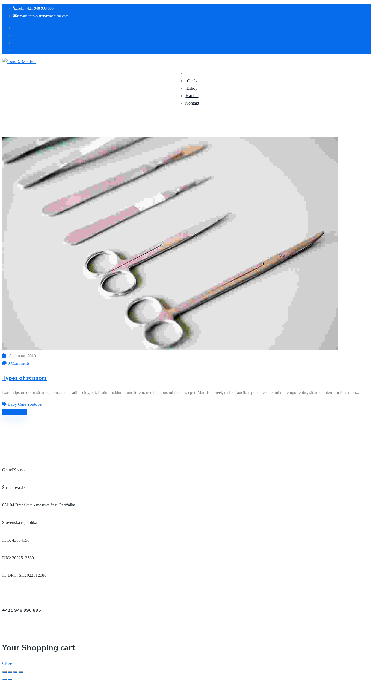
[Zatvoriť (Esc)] (4, 672)
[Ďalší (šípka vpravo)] (10, 679)
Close (7, 663)
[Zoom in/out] (21, 672)
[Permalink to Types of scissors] (170, 348)
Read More (13, 412)
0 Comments (18, 363)
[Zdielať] (10, 672)
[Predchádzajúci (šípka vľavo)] (4, 679)
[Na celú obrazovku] (15, 672)
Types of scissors (24, 378)
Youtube (34, 404)
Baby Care (19, 133)
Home (6, 133)
